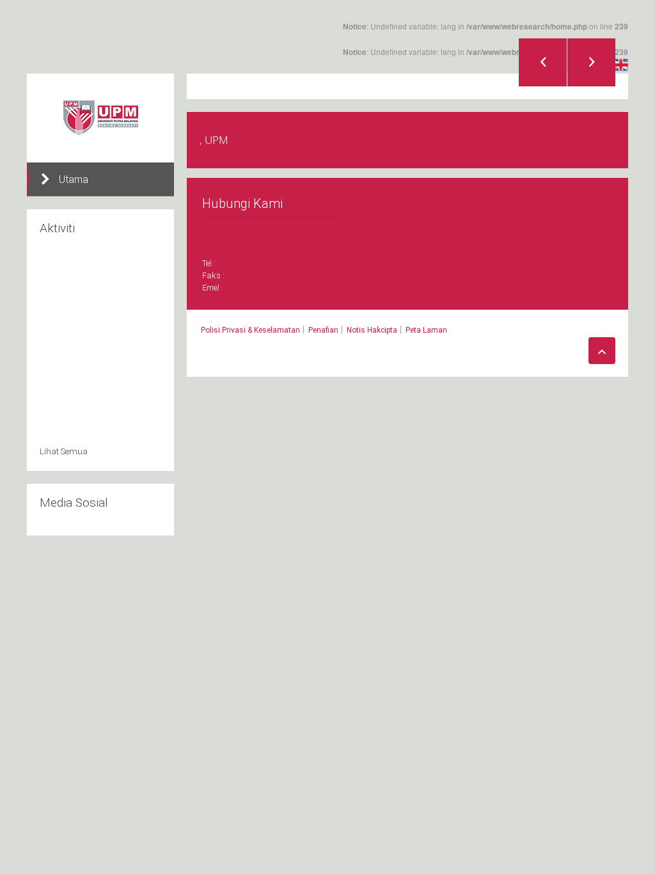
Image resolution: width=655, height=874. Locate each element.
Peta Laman (426, 330)
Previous (543, 62)
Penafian (323, 330)
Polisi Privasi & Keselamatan (250, 330)
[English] (620, 64)
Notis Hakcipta (372, 330)
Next (591, 62)
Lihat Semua (64, 451)
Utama (73, 179)
